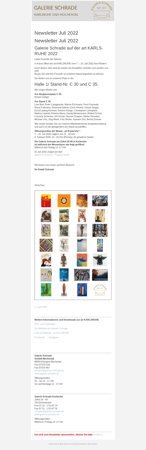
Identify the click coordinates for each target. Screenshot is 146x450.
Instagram (54, 337)
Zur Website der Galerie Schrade (51, 328)
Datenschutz (67, 444)
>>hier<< (97, 434)
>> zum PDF (41, 307)
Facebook (40, 337)
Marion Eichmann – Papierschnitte (52, 155)
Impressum (54, 444)
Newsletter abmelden (86, 444)
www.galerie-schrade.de (47, 373)
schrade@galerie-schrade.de (49, 370)
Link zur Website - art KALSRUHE (52, 333)
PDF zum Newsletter (45, 324)
